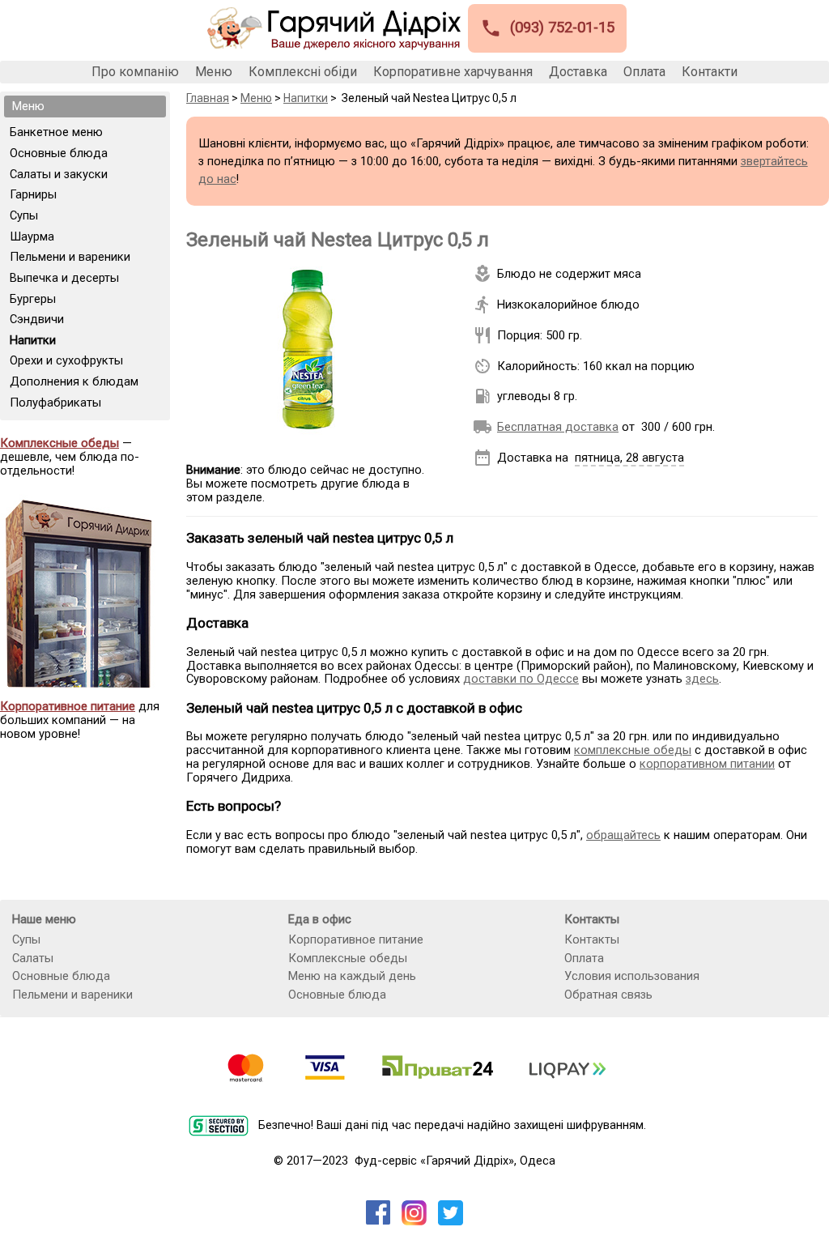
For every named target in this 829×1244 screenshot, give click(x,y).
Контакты (591, 939)
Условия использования (631, 976)
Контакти (710, 72)
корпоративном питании (707, 763)
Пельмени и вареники (72, 994)
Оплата (644, 72)
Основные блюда (61, 976)
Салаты (32, 958)
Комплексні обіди (303, 72)
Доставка (578, 72)
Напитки (305, 98)
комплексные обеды (632, 750)
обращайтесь (623, 835)
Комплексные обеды (347, 958)
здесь (702, 678)
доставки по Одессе (521, 678)
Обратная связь (608, 994)
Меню (213, 72)
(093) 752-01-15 (547, 28)
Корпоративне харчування (453, 72)
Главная (207, 98)
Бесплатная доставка (558, 427)
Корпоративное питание (355, 939)
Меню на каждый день (352, 976)
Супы (26, 939)
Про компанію (135, 72)
